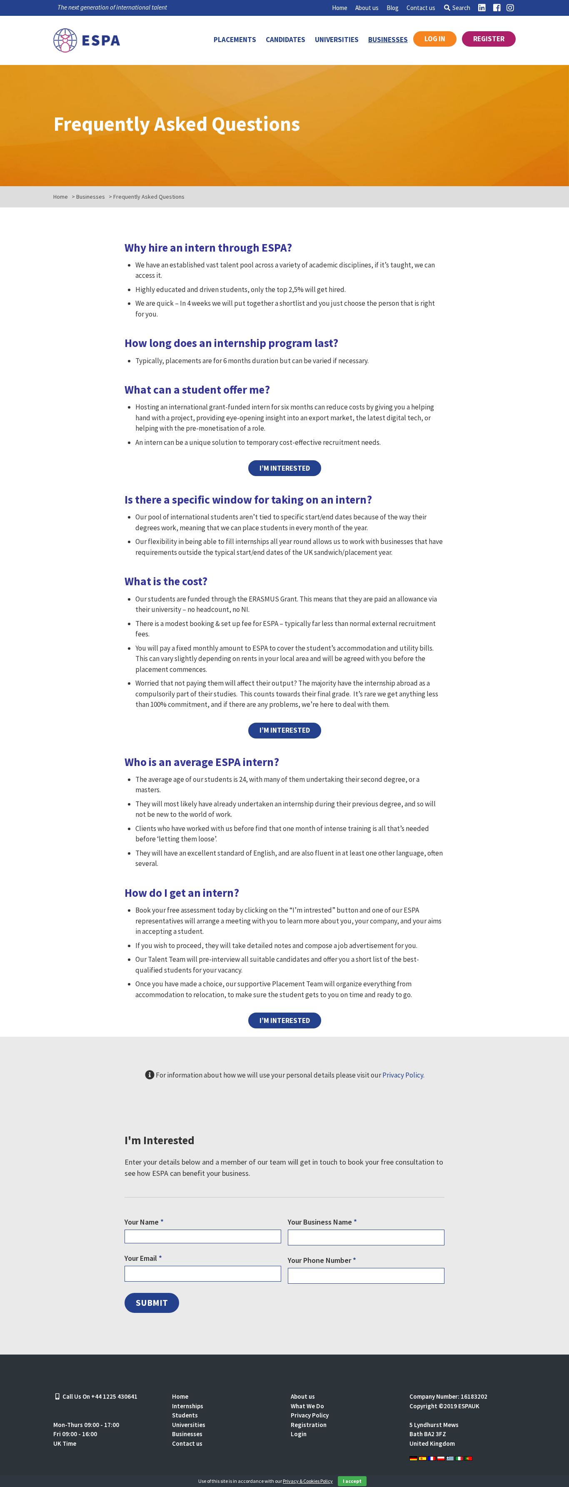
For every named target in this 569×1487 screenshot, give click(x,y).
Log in (434, 38)
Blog (393, 8)
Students (185, 1415)
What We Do (307, 1406)
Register (488, 38)
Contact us (421, 8)
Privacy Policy (402, 1075)
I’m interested (285, 468)
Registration (309, 1425)
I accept (352, 1481)
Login (299, 1434)
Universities (337, 39)
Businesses (388, 39)
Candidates (285, 39)
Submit (152, 1302)
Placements (235, 39)
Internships (187, 1406)
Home (339, 8)
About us (367, 8)
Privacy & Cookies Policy (308, 1481)
